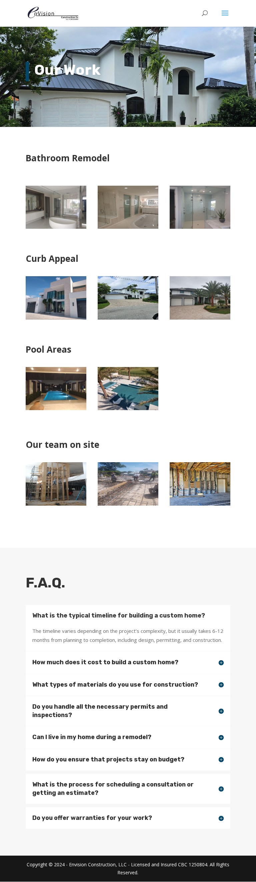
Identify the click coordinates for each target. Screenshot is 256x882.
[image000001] (56, 504)
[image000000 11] (128, 504)
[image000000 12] (128, 227)
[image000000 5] (200, 318)
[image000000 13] (56, 227)
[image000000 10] (128, 318)
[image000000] (56, 318)
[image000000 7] (200, 227)
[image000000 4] (128, 408)
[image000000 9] (200, 504)
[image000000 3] (56, 408)
